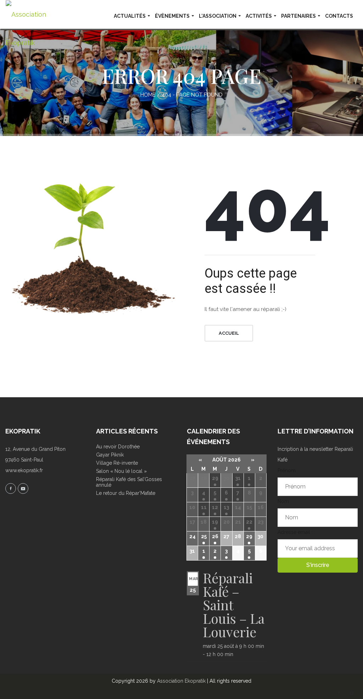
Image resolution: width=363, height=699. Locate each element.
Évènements (172, 16)
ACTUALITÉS (130, 16)
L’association (217, 16)
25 (204, 536)
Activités (259, 16)
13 (226, 507)
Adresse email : (295, 532)
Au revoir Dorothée (118, 446)
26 (215, 536)
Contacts (339, 16)
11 (204, 507)
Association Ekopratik (181, 681)
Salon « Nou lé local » (121, 471)
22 (249, 522)
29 (215, 478)
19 (215, 522)
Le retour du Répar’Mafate (125, 493)
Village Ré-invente (117, 463)
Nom (283, 501)
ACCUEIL (229, 333)
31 (238, 478)
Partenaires (298, 16)
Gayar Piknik (110, 455)
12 (215, 507)
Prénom (287, 470)
